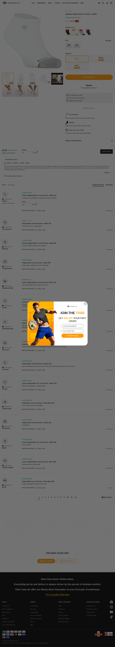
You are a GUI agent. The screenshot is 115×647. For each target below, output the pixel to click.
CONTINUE (72, 335)
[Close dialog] (85, 303)
